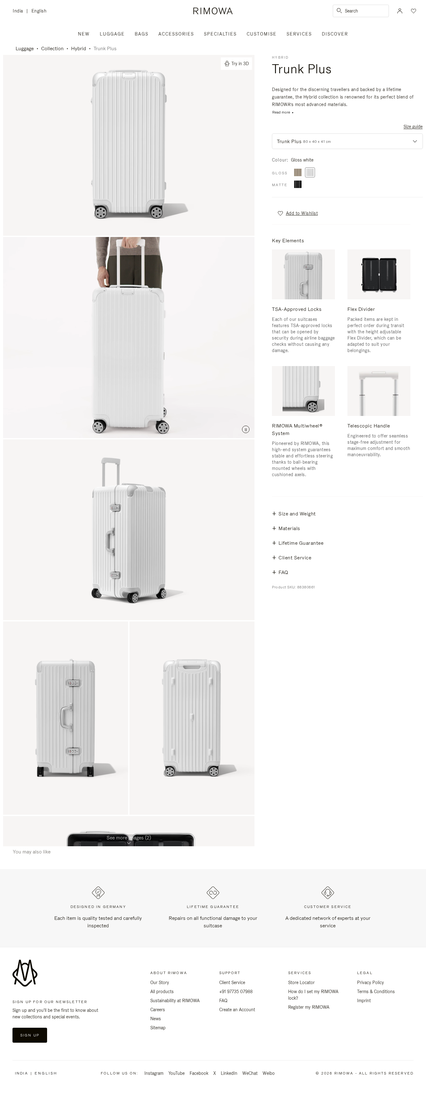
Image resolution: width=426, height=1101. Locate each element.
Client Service (232, 982)
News (155, 1018)
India (20, 11)
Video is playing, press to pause (128, 337)
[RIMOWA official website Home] (213, 10)
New (84, 34)
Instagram (153, 1073)
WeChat (250, 1073)
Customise (262, 34)
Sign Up (29, 1035)
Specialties (220, 34)
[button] (297, 213)
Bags (141, 34)
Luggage (112, 34)
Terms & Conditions (376, 991)
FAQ (223, 1000)
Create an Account (237, 1009)
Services (299, 34)
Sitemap (158, 1028)
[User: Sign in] (400, 11)
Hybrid (78, 48)
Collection (52, 48)
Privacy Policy (370, 982)
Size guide (413, 126)
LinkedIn (229, 1073)
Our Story (159, 982)
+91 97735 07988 (236, 991)
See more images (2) (129, 837)
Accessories (176, 34)
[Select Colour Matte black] (298, 185)
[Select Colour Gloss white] (310, 173)
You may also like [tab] (32, 851)
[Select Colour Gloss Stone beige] (298, 173)
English (39, 11)
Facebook (199, 1073)
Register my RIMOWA (308, 1007)
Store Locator (301, 982)
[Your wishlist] (413, 11)
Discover (335, 34)
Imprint (364, 1000)
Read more (281, 112)
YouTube (176, 1073)
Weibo (269, 1073)
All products (162, 991)
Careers (157, 1009)
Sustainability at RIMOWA (175, 1000)
